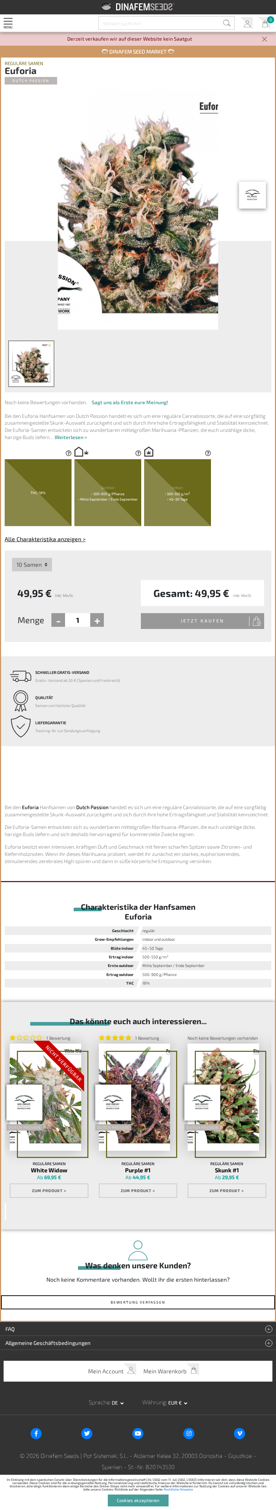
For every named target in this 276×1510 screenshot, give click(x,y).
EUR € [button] (175, 1403)
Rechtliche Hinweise (178, 1489)
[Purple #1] (134, 1097)
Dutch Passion (31, 80)
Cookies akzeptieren (138, 1500)
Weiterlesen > (71, 437)
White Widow (49, 1170)
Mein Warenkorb (264, 23)
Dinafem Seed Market (138, 51)
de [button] (115, 1403)
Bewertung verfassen (138, 1302)
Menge (31, 620)
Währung (154, 1402)
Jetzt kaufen (202, 621)
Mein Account (246, 23)
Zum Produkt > (49, 1190)
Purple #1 (138, 1170)
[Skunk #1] (223, 1097)
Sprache (99, 1402)
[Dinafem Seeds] (138, 7)
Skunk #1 (227, 1170)
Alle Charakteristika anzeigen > (45, 538)
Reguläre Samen (24, 63)
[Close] (264, 39)
